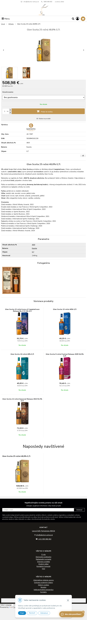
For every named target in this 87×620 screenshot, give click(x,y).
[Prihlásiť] (77, 18)
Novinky (43, 587)
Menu (7, 18)
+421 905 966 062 (44, 539)
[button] (83, 612)
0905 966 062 (48, 2)
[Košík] (83, 18)
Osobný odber (43, 564)
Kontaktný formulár (43, 566)
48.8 (33, 245)
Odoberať (79, 510)
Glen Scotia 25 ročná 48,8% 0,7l (16, 456)
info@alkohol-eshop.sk (31, 2)
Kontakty (43, 592)
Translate (16, 607)
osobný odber (59, 2)
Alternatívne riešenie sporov (43, 580)
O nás (43, 554)
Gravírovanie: (7, 92)
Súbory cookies (43, 585)
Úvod (3, 24)
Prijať (22, 613)
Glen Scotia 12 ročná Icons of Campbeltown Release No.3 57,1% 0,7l (22, 310)
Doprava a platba (43, 562)
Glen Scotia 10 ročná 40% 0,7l (22, 354)
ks (7, 111)
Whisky (11, 24)
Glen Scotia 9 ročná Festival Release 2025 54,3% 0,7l (65, 355)
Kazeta (34, 248)
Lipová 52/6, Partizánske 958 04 (43, 531)
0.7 (33, 252)
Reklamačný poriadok (43, 559)
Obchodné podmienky (43, 557)
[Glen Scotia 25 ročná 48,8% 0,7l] (43, 50)
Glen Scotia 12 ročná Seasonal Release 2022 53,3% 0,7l (22, 400)
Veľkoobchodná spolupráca (43, 590)
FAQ (43, 569)
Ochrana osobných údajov (43, 582)
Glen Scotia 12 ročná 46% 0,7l (64, 309)
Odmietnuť (44, 613)
